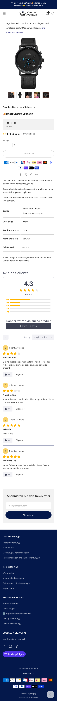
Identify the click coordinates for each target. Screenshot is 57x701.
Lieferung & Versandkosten (16, 552)
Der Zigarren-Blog (11, 618)
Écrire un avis (28, 325)
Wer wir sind (8, 573)
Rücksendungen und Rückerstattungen (21, 557)
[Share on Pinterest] (31, 174)
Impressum (8, 588)
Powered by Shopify (28, 694)
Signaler (20, 374)
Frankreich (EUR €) (27, 668)
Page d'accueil (12, 23)
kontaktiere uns (10, 603)
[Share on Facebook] (20, 174)
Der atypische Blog (12, 623)
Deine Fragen (9, 608)
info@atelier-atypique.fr (14, 639)
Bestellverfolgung (11, 542)
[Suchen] (52, 13)
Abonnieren (28, 515)
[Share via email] (36, 174)
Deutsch (27, 673)
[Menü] (4, 13)
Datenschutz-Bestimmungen (16, 583)
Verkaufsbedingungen (13, 578)
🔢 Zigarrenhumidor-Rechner (17, 613)
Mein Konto (8, 547)
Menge (6, 140)
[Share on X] (26, 174)
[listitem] (29, 4)
